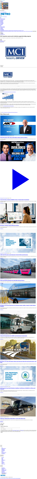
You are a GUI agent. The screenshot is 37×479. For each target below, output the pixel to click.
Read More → (2, 228)
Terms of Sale (8, 478)
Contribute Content (16, 31)
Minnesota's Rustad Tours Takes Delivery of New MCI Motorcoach (12, 418)
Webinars (14, 30)
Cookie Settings (34, 31)
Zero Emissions (2, 29)
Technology (1, 28)
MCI (2, 112)
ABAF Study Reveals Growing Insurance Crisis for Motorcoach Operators (14, 254)
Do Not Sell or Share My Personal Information (15, 478)
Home (1, 34)
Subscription (1, 31)
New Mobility (2, 22)
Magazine (1, 30)
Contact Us (22, 31)
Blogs (4, 30)
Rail (0, 25)
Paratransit (1, 24)
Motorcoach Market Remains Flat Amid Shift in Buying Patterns (12, 280)
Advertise (8, 31)
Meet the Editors (5, 31)
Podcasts (11, 30)
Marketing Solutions (11, 31)
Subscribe (2, 33)
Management (1, 20)
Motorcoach (1, 21)
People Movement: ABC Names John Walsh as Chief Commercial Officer (13, 137)
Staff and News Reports (6, 223)
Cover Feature (3, 0)
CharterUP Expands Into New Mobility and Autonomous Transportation (13, 335)
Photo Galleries (8, 30)
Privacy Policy (25, 31)
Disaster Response (2, 18)
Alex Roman (5, 334)
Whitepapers (17, 30)
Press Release (19, 31)
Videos (6, 30)
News (5, 0)
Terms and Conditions (29, 31)
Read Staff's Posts (2, 41)
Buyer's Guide (21, 30)
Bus (0, 17)
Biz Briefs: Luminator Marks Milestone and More (9, 225)
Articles (7, 0)
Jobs (12, 30)
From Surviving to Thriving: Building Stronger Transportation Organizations (14, 199)
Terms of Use (5, 478)
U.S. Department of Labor (6, 112)
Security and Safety (2, 26)
